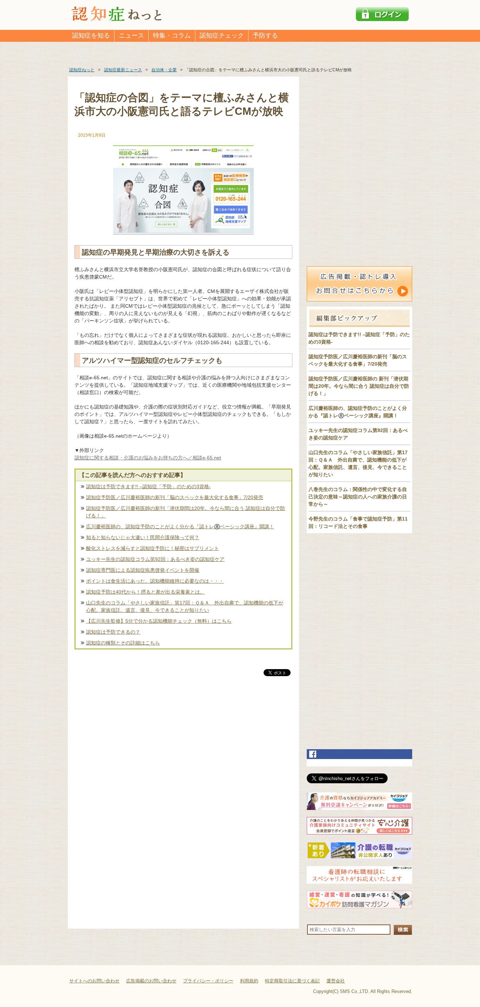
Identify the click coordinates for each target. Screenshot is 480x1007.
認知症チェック (222, 35)
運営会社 (335, 980)
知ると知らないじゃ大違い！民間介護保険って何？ (142, 537)
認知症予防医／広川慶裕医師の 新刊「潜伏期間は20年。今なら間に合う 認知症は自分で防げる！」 (359, 386)
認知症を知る (91, 35)
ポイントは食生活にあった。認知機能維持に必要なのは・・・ (155, 581)
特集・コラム (172, 35)
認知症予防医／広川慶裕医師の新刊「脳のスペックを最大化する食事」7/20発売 (174, 497)
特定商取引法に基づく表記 (292, 980)
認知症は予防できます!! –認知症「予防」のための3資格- (148, 486)
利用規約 (249, 980)
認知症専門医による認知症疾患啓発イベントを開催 (142, 570)
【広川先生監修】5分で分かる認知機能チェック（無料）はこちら (159, 621)
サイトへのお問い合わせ (94, 980)
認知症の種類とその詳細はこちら (123, 643)
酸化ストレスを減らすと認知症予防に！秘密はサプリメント (152, 548)
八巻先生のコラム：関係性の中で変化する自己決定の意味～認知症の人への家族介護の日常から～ (358, 496)
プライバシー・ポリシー (208, 980)
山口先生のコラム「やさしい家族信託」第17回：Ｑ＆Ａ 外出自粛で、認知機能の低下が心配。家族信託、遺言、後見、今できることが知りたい (184, 606)
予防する (265, 35)
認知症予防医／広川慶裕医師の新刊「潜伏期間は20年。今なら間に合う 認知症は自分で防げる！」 (185, 511)
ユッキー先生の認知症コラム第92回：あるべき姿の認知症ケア (155, 559)
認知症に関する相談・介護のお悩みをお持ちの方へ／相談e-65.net (147, 457)
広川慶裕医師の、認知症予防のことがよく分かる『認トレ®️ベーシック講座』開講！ (180, 526)
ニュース (131, 35)
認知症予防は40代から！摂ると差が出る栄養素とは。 (145, 592)
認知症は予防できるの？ (113, 632)
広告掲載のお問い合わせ (151, 980)
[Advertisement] (183, 751)
